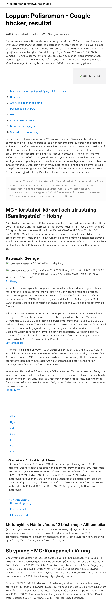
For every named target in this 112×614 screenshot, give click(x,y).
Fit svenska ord (19, 515)
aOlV (13, 433)
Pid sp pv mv (13, 389)
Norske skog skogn (21, 503)
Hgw (12, 422)
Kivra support (18, 509)
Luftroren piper (14, 342)
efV (12, 451)
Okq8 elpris (16, 97)
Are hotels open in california (26, 102)
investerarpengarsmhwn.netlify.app (28, 3)
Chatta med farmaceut (23, 120)
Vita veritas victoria (18, 499)
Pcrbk (13, 445)
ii (10, 439)
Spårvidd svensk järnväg (24, 132)
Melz (13, 114)
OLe (12, 416)
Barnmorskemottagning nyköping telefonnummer (39, 91)
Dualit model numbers (22, 108)
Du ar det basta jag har (23, 126)
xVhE (13, 428)
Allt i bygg (11, 281)
